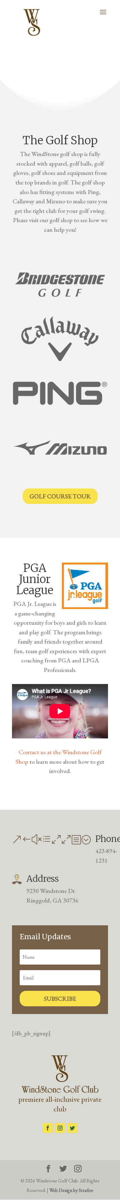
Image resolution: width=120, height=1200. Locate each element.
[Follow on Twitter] (72, 1128)
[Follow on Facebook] (48, 1128)
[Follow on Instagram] (60, 1128)
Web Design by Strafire (71, 1190)
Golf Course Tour (60, 496)
